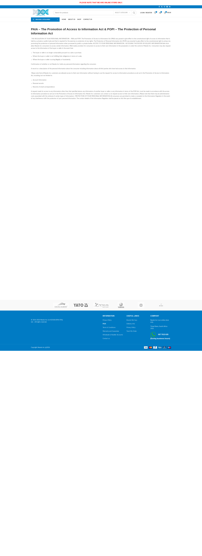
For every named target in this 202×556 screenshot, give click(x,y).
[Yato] (81, 305)
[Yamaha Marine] (121, 305)
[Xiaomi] (141, 305)
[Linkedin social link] (169, 6)
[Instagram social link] (164, 6)
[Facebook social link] (159, 6)
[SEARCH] (134, 12)
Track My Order (132, 331)
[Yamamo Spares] (101, 305)
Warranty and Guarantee (111, 331)
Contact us (106, 338)
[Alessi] (41, 305)
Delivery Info (131, 324)
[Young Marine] (61, 305)
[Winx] (161, 305)
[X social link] (161, 6)
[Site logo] (41, 12)
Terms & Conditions (109, 327)
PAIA (104, 324)
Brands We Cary (132, 320)
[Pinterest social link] (167, 6)
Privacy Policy (107, 320)
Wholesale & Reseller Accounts (113, 335)
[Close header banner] (199, 2)
